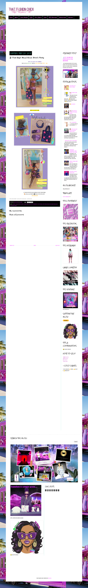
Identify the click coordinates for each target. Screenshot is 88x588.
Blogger (49, 578)
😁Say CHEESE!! (72, 104)
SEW (31, 17)
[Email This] (27, 202)
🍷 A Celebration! (73, 122)
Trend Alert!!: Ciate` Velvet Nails (71, 140)
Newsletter (62, 17)
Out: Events (38, 17)
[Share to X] (30, 202)
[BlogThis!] (28, 202)
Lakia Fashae (24, 17)
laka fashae (26, 204)
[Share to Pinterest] (32, 202)
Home (11, 17)
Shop (45, 17)
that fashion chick (52, 204)
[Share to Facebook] (31, 202)
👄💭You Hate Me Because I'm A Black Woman (73, 112)
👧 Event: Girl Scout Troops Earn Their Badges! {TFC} (73, 130)
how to (22, 204)
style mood (40, 204)
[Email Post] (25, 202)
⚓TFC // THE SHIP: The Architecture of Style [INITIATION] (68, 59)
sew (29, 204)
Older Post (57, 245)
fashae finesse (18, 204)
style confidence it (34, 204)
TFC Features (53, 17)
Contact (70, 17)
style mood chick (46, 204)
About (16, 17)
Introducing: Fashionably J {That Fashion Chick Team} (73, 151)
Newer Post (12, 245)
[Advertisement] (44, 35)
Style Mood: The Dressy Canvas (73, 86)
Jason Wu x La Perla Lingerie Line (73, 172)
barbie (14, 204)
